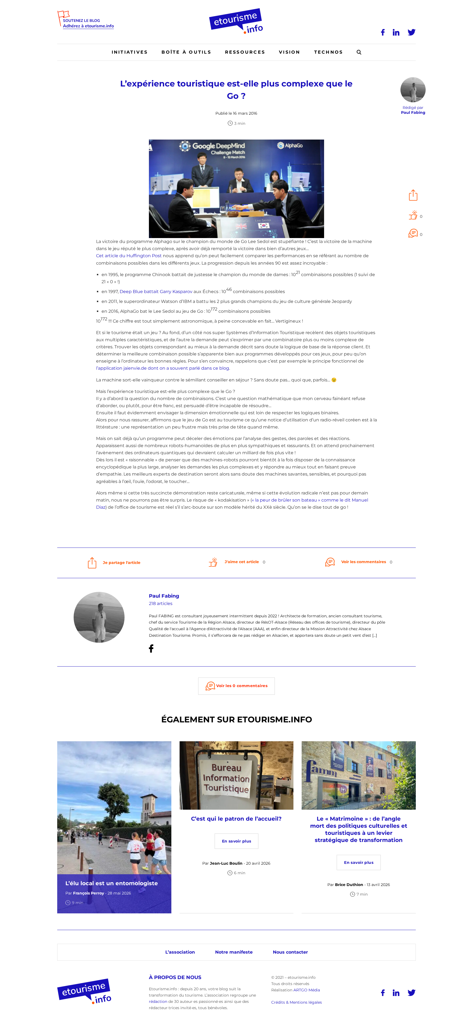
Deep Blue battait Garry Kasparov (156, 291)
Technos (328, 52)
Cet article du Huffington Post (129, 255)
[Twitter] (412, 32)
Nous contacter (290, 951)
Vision (289, 52)
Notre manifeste (234, 951)
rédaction (158, 1001)
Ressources (245, 52)
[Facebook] (383, 32)
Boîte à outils (186, 52)
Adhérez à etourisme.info (88, 26)
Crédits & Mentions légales (296, 1002)
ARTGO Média (306, 989)
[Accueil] (236, 10)
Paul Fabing (164, 596)
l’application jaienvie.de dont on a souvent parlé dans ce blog (162, 368)
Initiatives (130, 52)
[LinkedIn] (396, 32)
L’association (180, 951)
